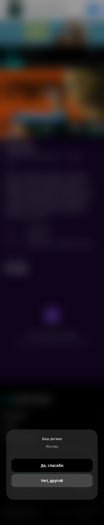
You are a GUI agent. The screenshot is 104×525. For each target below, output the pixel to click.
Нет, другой (52, 480)
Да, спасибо (52, 465)
